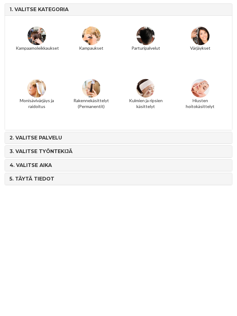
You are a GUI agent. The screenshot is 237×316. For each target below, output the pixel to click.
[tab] (118, 9)
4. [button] (31, 165)
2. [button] (36, 138)
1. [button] (39, 9)
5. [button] (32, 179)
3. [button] (41, 151)
